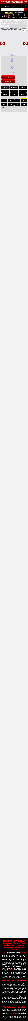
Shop (2, 6)
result (7, 983)
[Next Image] (25, 43)
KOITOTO (4, 952)
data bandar (15, 996)
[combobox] (12, 9)
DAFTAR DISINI (8, 77)
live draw (23, 952)
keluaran (11, 969)
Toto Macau (13, 1013)
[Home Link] (9, 6)
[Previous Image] (2, 43)
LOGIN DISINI (8, 81)
